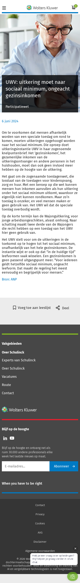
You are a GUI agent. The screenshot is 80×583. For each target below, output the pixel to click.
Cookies (40, 523)
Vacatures (9, 377)
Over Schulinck (13, 368)
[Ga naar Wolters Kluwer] (19, 409)
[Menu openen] (4, 7)
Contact (8, 393)
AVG (40, 532)
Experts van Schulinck (19, 360)
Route (6, 385)
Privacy (40, 514)
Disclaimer (40, 541)
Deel (65, 308)
